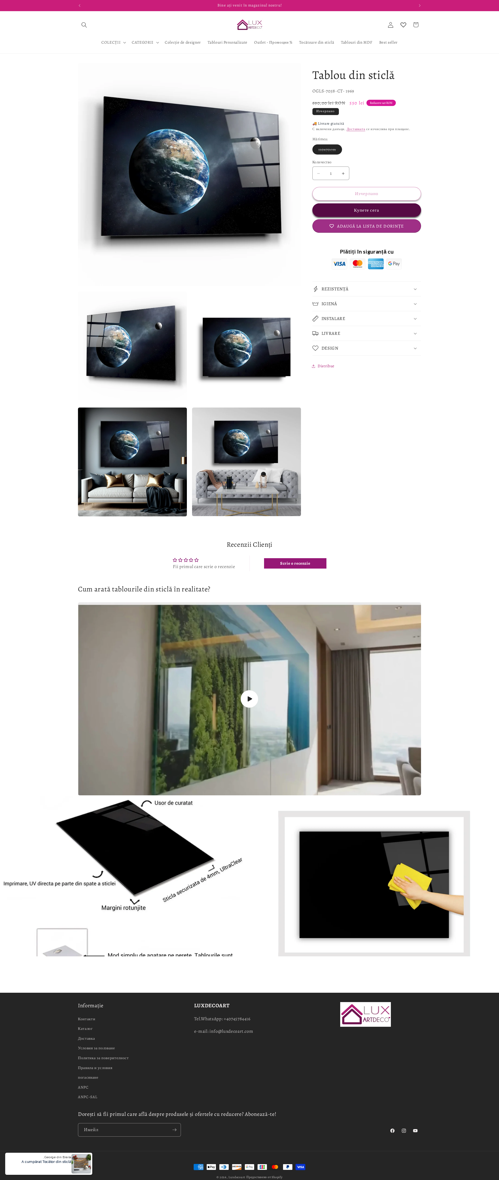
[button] (84, 24)
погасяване (88, 1077)
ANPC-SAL (87, 1096)
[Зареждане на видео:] (249, 698)
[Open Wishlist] (403, 24)
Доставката (356, 129)
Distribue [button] (326, 366)
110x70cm (330, 150)
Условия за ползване (96, 1048)
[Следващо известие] (419, 5)
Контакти (86, 1019)
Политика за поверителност (103, 1058)
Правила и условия (95, 1067)
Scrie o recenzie (295, 563)
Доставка (86, 1038)
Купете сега (366, 210)
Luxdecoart (236, 1177)
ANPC (83, 1087)
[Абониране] (174, 1130)
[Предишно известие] (79, 5)
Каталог (85, 1028)
